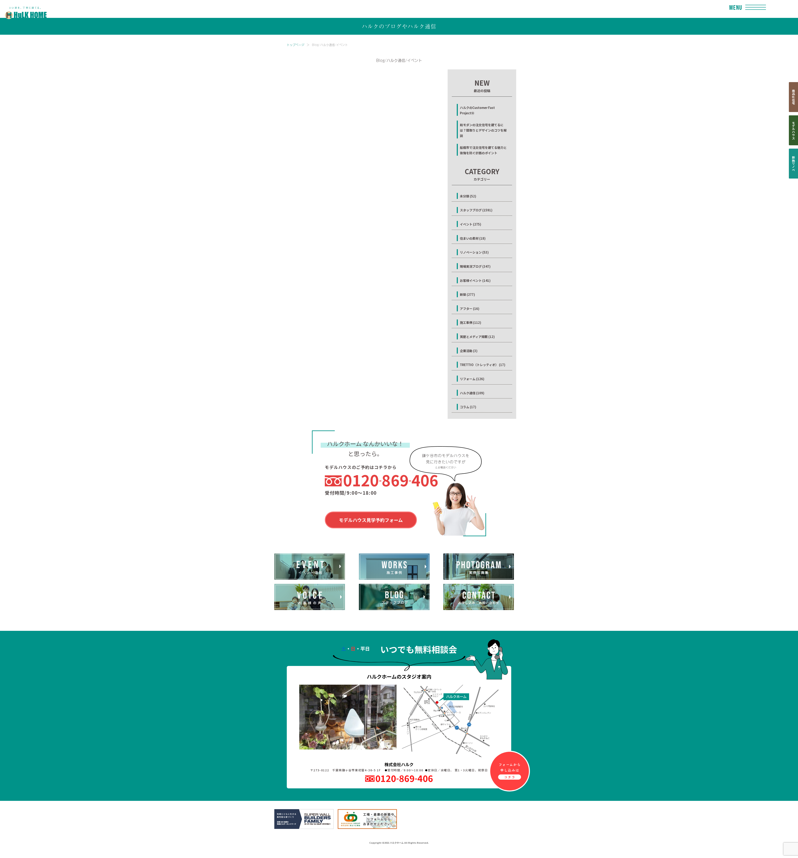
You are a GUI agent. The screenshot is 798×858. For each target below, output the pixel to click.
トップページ (295, 45)
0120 (390, 480)
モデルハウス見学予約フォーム (371, 520)
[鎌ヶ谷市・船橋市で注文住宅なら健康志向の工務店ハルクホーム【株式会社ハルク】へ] (23, 8)
